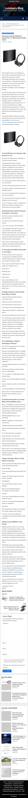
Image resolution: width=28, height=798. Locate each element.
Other (23, 791)
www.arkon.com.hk (16, 581)
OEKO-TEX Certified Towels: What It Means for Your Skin (19, 749)
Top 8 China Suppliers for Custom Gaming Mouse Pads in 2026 (19, 737)
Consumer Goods (8, 787)
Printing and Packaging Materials (15, 782)
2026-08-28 (15, 687)
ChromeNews (21, 794)
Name (4, 643)
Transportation (8, 783)
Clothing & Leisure (18, 787)
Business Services (17, 783)
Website (5, 654)
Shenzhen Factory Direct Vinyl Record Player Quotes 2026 (19, 684)
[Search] (26, 18)
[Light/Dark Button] (23, 18)
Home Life (21, 789)
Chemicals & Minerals (18, 785)
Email (4, 648)
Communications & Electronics (7, 33)
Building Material (8, 785)
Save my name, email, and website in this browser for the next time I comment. (14, 661)
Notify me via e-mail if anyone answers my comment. (14, 666)
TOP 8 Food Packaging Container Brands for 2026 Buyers (18, 771)
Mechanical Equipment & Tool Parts (12, 791)
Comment (5, 623)
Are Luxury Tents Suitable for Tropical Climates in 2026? (19, 760)
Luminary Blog (14, 8)
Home (4, 782)
